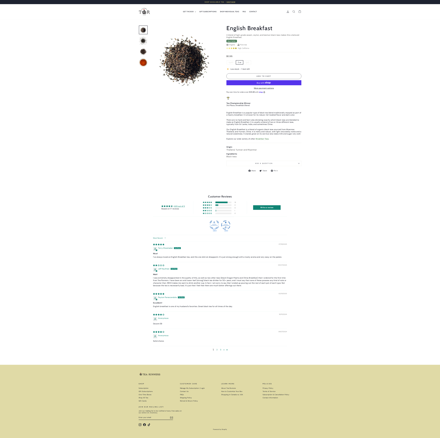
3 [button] (220, 349)
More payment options (264, 88)
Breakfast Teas (262, 139)
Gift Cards (143, 401)
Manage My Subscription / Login (192, 388)
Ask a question (264, 163)
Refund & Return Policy (189, 401)
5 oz (247, 62)
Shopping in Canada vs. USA (232, 395)
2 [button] (216, 349)
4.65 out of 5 (179, 206)
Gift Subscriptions (208, 12)
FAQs (182, 395)
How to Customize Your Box (231, 391)
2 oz (239, 62)
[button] (207, 202)
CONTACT (253, 12)
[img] (158, 244)
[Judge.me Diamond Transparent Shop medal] (225, 225)
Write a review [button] (267, 207)
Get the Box (188, 12)
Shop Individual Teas (229, 12)
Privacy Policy (268, 388)
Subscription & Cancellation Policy (276, 395)
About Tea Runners (228, 388)
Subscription (143, 388)
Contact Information (270, 398)
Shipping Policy (186, 398)
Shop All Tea (143, 398)
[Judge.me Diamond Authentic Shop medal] (214, 225)
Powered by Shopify (220, 429)
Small (231, 62)
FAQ (244, 12)
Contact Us (184, 391)
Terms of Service (269, 391)
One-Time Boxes (145, 395)
